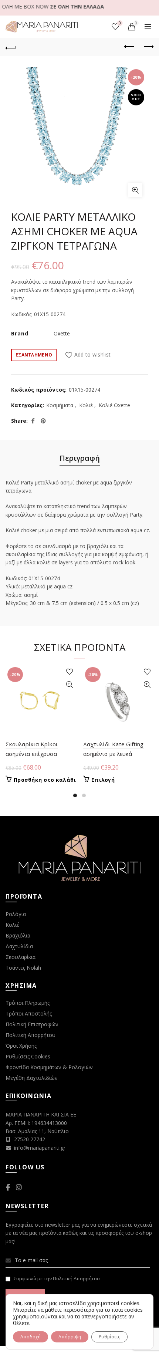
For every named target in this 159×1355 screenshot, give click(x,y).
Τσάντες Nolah (23, 967)
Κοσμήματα (59, 405)
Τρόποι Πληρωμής (28, 1002)
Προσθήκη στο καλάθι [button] (45, 780)
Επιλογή (103, 780)
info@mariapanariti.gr (39, 1147)
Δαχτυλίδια (19, 946)
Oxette (62, 333)
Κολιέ (86, 405)
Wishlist (120, 23)
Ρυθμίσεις (109, 1337)
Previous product (129, 47)
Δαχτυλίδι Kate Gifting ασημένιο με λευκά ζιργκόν (113, 753)
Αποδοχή (30, 1337)
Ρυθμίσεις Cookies (28, 1056)
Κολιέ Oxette (114, 405)
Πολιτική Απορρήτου (30, 1034)
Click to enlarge (135, 190)
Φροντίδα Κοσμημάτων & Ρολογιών (49, 1067)
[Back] (11, 47)
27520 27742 (29, 1139)
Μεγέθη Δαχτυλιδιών (32, 1077)
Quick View (69, 684)
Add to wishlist (92, 354)
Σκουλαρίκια (20, 956)
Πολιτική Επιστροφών (32, 1024)
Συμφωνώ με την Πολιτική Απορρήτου (57, 1278)
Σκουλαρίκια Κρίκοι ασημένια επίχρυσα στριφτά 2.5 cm (32, 753)
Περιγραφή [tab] (80, 458)
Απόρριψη (69, 1337)
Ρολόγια (16, 914)
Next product (148, 47)
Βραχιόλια (18, 935)
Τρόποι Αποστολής (29, 1013)
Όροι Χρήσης (21, 1045)
